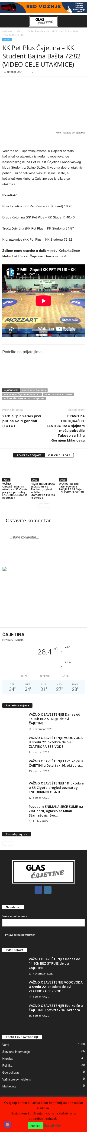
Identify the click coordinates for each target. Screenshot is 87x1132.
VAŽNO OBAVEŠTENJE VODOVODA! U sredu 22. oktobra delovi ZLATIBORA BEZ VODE (56, 742)
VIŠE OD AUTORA (59, 455)
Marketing (9, 1086)
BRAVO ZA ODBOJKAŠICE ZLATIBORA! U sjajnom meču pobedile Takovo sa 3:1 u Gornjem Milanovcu (65, 428)
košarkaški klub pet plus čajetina (24, 398)
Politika (7, 1065)
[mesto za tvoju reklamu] (43, 595)
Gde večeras (10, 1072)
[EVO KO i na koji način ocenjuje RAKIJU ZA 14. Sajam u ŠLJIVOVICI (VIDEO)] (72, 471)
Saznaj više (52, 1125)
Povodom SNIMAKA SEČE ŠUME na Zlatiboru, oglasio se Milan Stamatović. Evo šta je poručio (43, 490)
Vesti (19, 31)
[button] (80, 21)
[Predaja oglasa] (43, 141)
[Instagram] (48, 890)
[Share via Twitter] (17, 379)
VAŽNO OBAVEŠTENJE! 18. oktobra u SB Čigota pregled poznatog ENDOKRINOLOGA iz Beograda (15, 490)
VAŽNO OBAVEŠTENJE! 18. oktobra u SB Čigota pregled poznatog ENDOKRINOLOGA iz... (56, 787)
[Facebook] (39, 890)
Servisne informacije (16, 1051)
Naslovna (7, 31)
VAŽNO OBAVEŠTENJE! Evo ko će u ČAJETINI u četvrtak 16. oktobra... (56, 763)
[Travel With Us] (43, 7)
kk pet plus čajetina (34, 390)
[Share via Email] (46, 379)
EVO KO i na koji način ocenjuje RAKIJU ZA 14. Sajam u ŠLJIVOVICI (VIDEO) (71, 488)
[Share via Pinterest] (36, 379)
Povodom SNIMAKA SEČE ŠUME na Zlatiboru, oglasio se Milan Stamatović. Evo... (56, 810)
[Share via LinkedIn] (26, 379)
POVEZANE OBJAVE (29, 455)
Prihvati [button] (35, 1125)
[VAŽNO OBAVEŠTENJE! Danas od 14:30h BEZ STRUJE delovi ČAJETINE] (14, 720)
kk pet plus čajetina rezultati (22, 394)
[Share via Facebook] (7, 379)
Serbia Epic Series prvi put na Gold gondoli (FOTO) (21, 421)
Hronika (7, 1058)
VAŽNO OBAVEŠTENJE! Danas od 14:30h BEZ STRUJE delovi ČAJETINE (54, 718)
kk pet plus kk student (58, 394)
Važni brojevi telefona (16, 1079)
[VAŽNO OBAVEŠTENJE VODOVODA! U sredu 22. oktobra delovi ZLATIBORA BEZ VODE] (14, 744)
